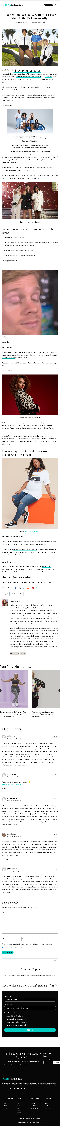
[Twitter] (7, 1088)
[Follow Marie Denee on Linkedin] (21, 653)
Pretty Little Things (35, 157)
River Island (21, 157)
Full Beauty (13, 79)
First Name (8, 996)
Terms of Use (29, 1118)
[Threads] (14, 1088)
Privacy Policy (36, 1118)
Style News (30, 11)
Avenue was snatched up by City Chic (28, 77)
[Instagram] (10, 1088)
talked (8, 358)
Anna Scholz (12, 774)
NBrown (14, 436)
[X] (19, 71)
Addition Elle (39, 552)
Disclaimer (22, 1118)
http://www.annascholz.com (11, 785)
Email (24, 939)
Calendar (33, 1107)
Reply (55, 736)
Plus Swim (33, 1103)
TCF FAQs (5, 1107)
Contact (5, 1109)
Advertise (6, 1105)
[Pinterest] (31, 71)
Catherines (48, 77)
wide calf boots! (41, 544)
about (13, 358)
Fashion (46, 1103)
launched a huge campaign (30, 87)
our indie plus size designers (22, 569)
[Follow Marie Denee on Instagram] (17, 653)
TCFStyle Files (47, 1109)
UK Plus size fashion (17, 594)
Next (25, 170)
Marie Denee (19, 22)
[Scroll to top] (4, 1121)
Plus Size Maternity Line (33, 531)
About (5, 1103)
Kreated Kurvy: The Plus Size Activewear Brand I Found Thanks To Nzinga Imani (32, 975)
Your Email (8, 1004)
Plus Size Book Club (35, 1109)
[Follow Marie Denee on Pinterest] (24, 653)
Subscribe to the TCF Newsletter (13, 948)
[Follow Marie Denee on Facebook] (11, 653)
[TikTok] (25, 1088)
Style (18, 1103)
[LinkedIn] (23, 71)
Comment (7, 913)
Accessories (47, 1107)
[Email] (39, 71)
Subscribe (30, 1030)
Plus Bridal (33, 1105)
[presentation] (14, 689)
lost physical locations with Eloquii (25, 549)
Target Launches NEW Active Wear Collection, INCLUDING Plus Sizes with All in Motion (13, 714)
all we (4, 358)
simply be (6, 594)
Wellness (19, 1110)
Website (44, 939)
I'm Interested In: (10, 1013)
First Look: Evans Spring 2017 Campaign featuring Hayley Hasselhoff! (43, 714)
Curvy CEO (19, 1112)
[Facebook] (15, 71)
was (55, 355)
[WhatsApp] (35, 71)
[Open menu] (55, 5)
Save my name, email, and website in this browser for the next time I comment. (28, 944)
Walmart (20, 170)
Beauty (19, 1105)
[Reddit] (27, 71)
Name (5, 939)
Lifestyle (19, 1109)
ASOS (15, 157)
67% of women (48, 441)
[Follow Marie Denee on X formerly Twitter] (14, 653)
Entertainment (20, 1107)
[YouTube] (17, 1088)
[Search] (55, 960)
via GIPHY (5, 337)
